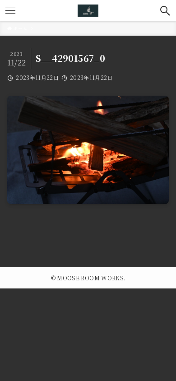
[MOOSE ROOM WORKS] (88, 10)
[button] (165, 10)
